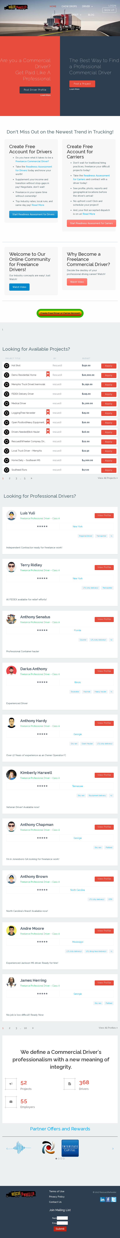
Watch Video (19, 287)
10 (25, 1028)
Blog (91, 15)
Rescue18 (57, 365)
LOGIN (112, 6)
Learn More (45, 95)
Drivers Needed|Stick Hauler (26, 432)
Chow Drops (69, 6)
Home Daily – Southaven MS (26, 460)
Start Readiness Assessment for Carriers (91, 223)
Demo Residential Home (24, 375)
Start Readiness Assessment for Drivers (33, 214)
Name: (54, 1218)
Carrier (56, 15)
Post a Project (82, 83)
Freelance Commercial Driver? (32, 161)
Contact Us (55, 1202)
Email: (54, 1223)
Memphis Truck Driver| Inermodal (28, 384)
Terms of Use (56, 1191)
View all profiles (107, 1028)
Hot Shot (16, 365)
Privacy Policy (57, 1196)
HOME (53, 6)
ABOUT (74, 15)
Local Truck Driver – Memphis (27, 451)
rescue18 (57, 384)
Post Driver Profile (35, 90)
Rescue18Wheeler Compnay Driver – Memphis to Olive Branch (43, 441)
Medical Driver (19, 403)
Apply (108, 366)
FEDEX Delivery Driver (23, 394)
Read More (38, 205)
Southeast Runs (19, 470)
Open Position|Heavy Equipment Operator (33, 422)
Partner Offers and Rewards (60, 1129)
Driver (86, 6)
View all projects (107, 478)
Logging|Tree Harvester (23, 413)
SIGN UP (109, 10)
